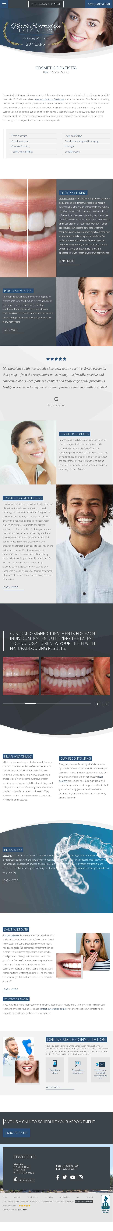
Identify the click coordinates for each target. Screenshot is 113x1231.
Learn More (66, 261)
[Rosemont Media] (24, 1210)
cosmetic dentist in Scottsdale (49, 99)
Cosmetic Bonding (20, 146)
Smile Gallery (65, 1197)
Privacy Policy (60, 1201)
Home (46, 72)
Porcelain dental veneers (15, 296)
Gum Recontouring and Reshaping (81, 141)
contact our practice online (53, 1008)
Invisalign (69, 146)
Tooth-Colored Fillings (22, 151)
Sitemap (69, 1201)
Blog (77, 1197)
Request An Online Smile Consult (46, 4)
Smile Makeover (72, 151)
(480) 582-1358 (16, 1133)
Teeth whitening (66, 198)
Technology (49, 1197)
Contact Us (89, 1197)
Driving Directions (26, 1180)
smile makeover (12, 935)
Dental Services (32, 1197)
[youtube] (74, 1178)
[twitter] (66, 1178)
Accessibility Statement (83, 1201)
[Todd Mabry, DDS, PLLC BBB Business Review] (105, 1204)
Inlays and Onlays (73, 135)
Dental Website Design (11, 1210)
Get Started (53, 1087)
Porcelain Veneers (20, 141)
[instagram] (82, 1178)
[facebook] (59, 1178)
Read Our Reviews (10, 1205)
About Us (17, 1197)
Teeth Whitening (19, 135)
